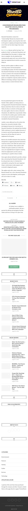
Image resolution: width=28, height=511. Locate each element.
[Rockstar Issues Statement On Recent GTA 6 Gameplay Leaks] (5, 308)
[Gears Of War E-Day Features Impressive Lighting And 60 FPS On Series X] (5, 318)
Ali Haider (10, 31)
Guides (3, 468)
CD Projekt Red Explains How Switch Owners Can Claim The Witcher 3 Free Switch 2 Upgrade (19, 288)
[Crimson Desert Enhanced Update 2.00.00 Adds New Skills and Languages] (5, 329)
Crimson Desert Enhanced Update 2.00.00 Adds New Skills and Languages (19, 328)
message (6, 50)
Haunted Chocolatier (7, 191)
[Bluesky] (19, 500)
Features (3, 461)
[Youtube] (16, 500)
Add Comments (14, 266)
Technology (4, 476)
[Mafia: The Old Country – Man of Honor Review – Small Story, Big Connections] (5, 344)
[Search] (26, 2)
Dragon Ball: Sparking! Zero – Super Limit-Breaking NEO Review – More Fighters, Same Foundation (18, 376)
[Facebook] (9, 500)
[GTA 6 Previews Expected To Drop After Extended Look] (5, 299)
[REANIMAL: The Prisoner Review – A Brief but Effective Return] (5, 366)
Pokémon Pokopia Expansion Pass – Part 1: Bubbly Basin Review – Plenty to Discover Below (18, 355)
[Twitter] (12, 500)
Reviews (3, 472)
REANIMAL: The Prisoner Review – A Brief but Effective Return (18, 365)
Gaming (3, 464)
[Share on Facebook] (18, 198)
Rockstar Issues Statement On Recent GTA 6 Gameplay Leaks (19, 307)
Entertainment (5, 457)
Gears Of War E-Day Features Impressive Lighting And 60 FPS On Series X (18, 318)
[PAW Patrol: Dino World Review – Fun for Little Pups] (5, 388)
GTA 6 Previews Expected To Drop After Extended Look (19, 298)
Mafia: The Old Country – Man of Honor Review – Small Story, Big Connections (18, 344)
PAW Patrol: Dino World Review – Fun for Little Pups (18, 387)
